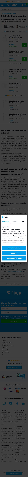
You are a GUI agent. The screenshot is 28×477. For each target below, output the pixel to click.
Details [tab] (14, 221)
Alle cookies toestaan (14, 248)
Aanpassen (13, 253)
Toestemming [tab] (5, 221)
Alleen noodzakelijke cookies (14, 258)
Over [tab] (23, 221)
